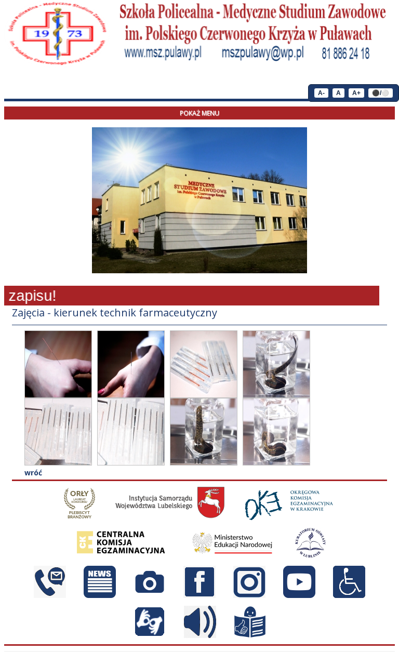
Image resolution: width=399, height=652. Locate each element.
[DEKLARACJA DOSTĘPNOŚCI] (349, 595)
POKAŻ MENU (199, 113)
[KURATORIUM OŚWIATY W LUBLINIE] (310, 556)
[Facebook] (199, 595)
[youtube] (299, 595)
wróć (33, 472)
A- (321, 93)
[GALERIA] (150, 595)
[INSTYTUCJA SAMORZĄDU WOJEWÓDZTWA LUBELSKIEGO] (170, 517)
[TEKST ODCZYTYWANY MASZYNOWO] (200, 635)
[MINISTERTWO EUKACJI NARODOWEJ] (232, 556)
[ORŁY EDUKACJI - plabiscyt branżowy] (79, 517)
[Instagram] (249, 595)
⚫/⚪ (380, 93)
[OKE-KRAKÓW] (290, 517)
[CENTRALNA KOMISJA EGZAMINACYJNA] (121, 556)
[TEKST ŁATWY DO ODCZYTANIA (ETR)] (250, 635)
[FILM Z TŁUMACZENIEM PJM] (149, 635)
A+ (356, 93)
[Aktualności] (100, 595)
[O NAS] (50, 595)
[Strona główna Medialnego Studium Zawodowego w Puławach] (57, 34)
